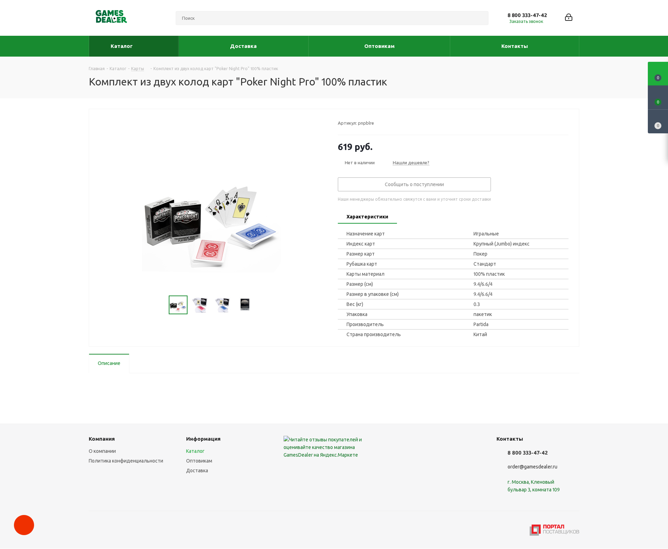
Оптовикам (199, 461)
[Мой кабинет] (568, 18)
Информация (203, 439)
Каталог (195, 451)
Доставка (197, 470)
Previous (161, 305)
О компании (102, 451)
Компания (102, 439)
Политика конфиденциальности (126, 461)
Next (262, 305)
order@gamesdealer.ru (532, 466)
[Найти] (480, 18)
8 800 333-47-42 (527, 15)
